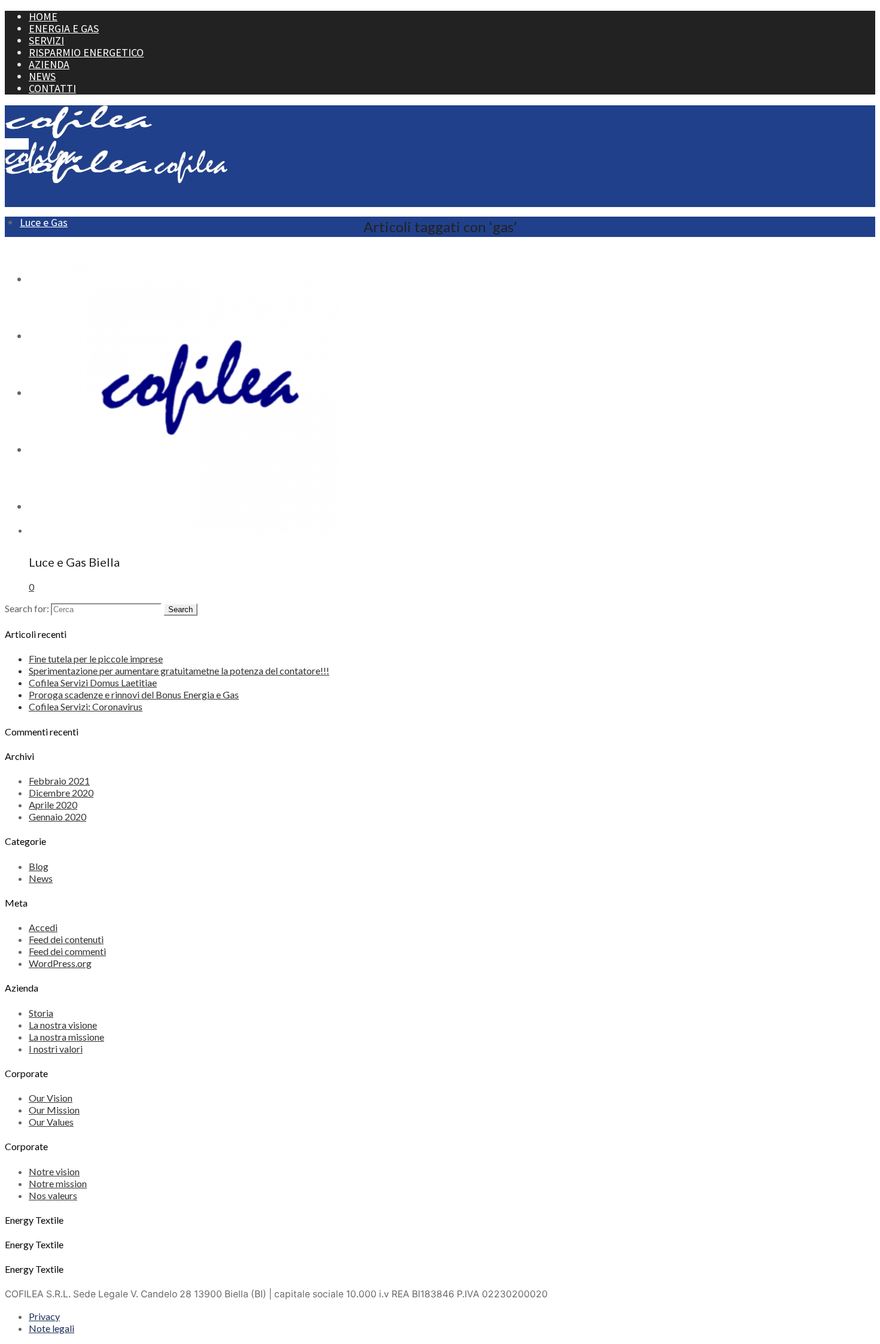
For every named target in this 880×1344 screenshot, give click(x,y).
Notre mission (58, 1183)
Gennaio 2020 (57, 816)
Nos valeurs (53, 1195)
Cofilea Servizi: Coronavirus (85, 706)
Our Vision (50, 1097)
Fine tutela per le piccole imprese (96, 658)
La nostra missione (66, 1036)
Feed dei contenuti (66, 939)
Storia (41, 1012)
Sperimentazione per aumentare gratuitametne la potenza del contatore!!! (179, 670)
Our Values (51, 1121)
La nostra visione (63, 1024)
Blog (38, 866)
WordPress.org (60, 963)
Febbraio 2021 (59, 780)
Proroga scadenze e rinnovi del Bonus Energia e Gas (134, 694)
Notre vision (54, 1171)
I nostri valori (56, 1048)
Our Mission (54, 1109)
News (41, 878)
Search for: (27, 608)
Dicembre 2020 (61, 792)
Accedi (43, 927)
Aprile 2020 (53, 804)
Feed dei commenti (67, 951)
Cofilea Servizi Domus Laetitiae (93, 682)
